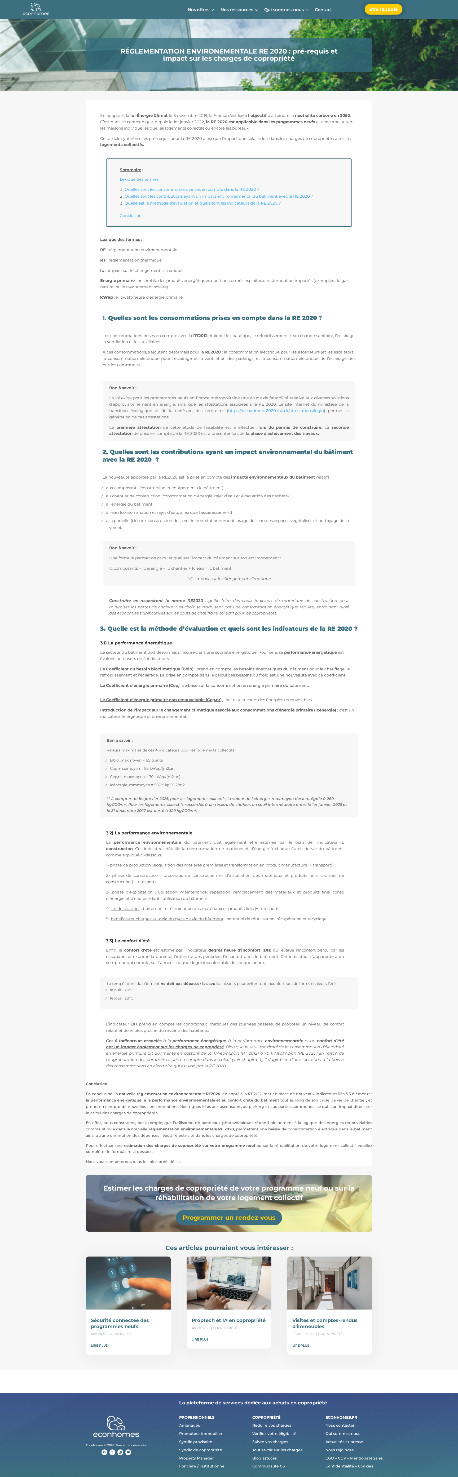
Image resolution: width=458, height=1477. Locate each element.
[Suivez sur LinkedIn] (104, 1452)
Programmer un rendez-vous (229, 1217)
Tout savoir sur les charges (277, 1450)
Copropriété (120, 1334)
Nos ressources (237, 10)
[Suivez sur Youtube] (128, 1452)
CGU (329, 1458)
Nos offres (198, 10)
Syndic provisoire (195, 1441)
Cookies (365, 1466)
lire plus (99, 1345)
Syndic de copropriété (200, 1450)
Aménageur (190, 1425)
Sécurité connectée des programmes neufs (120, 1323)
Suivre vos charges (270, 1441)
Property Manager (196, 1458)
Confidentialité (339, 1466)
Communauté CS (268, 1466)
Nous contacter (340, 1425)
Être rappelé (383, 9)
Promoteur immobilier (200, 1433)
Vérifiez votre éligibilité (274, 1433)
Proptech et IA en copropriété (229, 1320)
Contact (323, 10)
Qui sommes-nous (284, 10)
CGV (342, 1458)
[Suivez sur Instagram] (120, 1452)
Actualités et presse (344, 1441)
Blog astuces (264, 1458)
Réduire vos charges (271, 1425)
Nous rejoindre (339, 1450)
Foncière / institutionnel (202, 1466)
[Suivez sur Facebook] (112, 1452)
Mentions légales (366, 1458)
